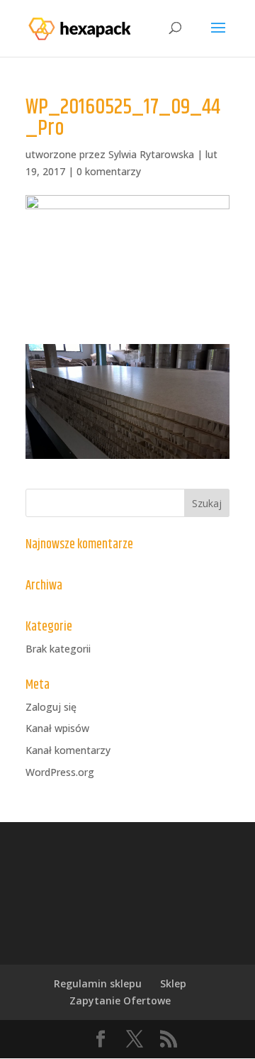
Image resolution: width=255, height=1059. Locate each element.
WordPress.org (60, 772)
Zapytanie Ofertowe (120, 1000)
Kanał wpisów (57, 728)
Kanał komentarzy (68, 750)
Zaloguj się (51, 707)
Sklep (173, 983)
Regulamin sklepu (98, 983)
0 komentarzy (108, 171)
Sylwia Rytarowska (151, 154)
